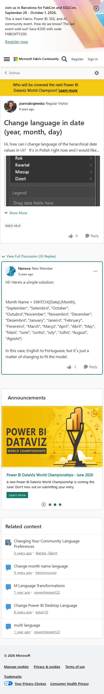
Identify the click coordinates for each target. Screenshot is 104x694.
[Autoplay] (44, 504)
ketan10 (42, 612)
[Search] (64, 59)
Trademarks (13, 676)
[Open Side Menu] (6, 59)
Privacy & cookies (47, 666)
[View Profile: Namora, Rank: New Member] (11, 271)
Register (77, 59)
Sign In (93, 59)
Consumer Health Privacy (69, 683)
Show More (18, 212)
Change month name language (41, 566)
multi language (27, 625)
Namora (24, 268)
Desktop (14, 73)
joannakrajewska (31, 103)
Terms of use (75, 666)
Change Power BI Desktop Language (45, 605)
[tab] (49, 504)
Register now (16, 41)
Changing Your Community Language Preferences (47, 543)
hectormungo (46, 572)
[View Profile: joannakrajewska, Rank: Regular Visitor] (10, 106)
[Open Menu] (96, 73)
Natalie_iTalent (46, 553)
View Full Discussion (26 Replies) (31, 256)
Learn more (68, 90)
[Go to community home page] (36, 59)
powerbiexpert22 (47, 592)
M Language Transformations (39, 585)
